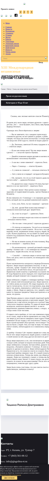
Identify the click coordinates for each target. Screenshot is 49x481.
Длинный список (12, 44)
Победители (10, 48)
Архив (8, 54)
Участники (9, 41)
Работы (8, 39)
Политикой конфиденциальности (10, 475)
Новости (8, 29)
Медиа (8, 37)
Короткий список (12, 46)
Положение (9, 31)
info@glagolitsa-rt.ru (16, 461)
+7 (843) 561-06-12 (18, 455)
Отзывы (8, 35)
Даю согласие (9, 478)
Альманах (9, 33)
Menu (7, 23)
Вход (41, 63)
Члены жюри (10, 52)
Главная (8, 27)
